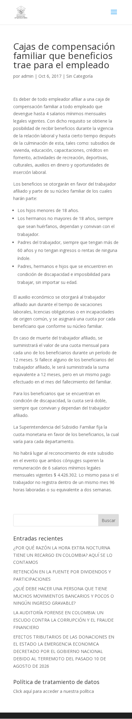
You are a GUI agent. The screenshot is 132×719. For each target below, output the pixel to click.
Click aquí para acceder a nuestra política (53, 691)
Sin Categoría (79, 76)
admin (27, 76)
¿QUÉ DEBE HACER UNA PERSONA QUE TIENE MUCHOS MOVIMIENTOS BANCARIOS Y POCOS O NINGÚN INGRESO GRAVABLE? (63, 596)
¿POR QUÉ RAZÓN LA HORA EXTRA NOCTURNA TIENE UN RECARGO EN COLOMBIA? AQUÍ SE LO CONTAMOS (62, 555)
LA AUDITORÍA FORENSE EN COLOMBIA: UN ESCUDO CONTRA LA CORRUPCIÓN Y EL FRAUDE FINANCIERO (63, 620)
